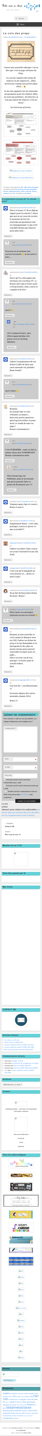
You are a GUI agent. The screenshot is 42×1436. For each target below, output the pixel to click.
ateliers (14, 1393)
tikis (22, 1416)
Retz (23, 1413)
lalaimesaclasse (9, 1410)
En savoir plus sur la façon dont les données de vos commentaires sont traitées (21, 812)
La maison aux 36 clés (11, 1040)
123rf (21, 1142)
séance (34, 191)
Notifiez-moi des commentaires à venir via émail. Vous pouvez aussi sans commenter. (20, 794)
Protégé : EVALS (17, 1061)
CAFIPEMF (21, 1393)
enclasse (13, 568)
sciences (28, 191)
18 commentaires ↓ (30, 37)
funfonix (21, 1146)
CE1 (10, 1396)
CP (4, 1402)
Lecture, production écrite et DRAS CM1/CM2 (19, 1047)
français (26, 189)
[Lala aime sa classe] (21, 14)
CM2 (25, 187)
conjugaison (22, 1399)
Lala (20, 37)
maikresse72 (14, 543)
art (11, 1393)
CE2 (14, 1396)
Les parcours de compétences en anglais (25, 1063)
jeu (35, 1405)
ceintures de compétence (23, 1396)
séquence (6, 193)
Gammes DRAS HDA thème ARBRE (26, 1068)
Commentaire (10, 728)
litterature (24, 1411)
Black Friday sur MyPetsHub (13, 1042)
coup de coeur (32, 1399)
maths (23, 191)
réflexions (28, 1413)
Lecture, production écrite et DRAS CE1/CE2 (19, 1045)
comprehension (13, 1399)
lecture (18, 1410)
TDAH (18, 1416)
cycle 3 (13, 1401)
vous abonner (24, 794)
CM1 (21, 187)
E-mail (7, 767)
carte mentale (29, 1393)
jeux (4, 1408)
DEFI (24, 1402)
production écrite (9, 1413)
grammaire (31, 1402)
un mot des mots (28, 1416)
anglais (6, 1393)
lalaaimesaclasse (14, 191)
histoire (5, 191)
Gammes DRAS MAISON (22, 1065)
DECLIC (19, 1402)
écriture (16, 1418)
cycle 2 (7, 1402)
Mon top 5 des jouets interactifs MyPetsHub (18, 1049)
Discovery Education (21, 1134)
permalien (28, 193)
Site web (8, 775)
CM (31, 1396)
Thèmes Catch (27, 1433)
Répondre (8, 236)
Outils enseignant (33, 187)
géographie (33, 189)
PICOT (34, 1410)
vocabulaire (8, 1418)
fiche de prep (19, 189)
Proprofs (21, 1138)
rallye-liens (18, 1413)
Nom (7, 759)
